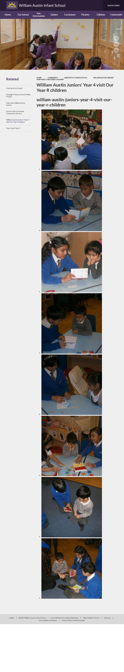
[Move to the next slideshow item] (116, 50)
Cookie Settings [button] (79, 620)
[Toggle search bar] (99, 5)
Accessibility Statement (48, 620)
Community (53, 78)
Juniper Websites (71, 618)
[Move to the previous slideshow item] (116, 44)
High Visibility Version (91, 618)
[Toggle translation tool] (91, 5)
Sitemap (107, 618)
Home (39, 78)
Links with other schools (75, 78)
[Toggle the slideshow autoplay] (116, 38)
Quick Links (113, 5)
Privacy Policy (67, 620)
